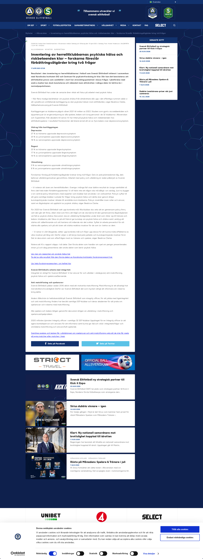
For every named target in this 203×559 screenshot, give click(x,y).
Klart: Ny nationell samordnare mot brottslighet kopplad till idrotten (156, 69)
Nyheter (29, 33)
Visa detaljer (149, 553)
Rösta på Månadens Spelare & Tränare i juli (153, 80)
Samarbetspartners (84, 25)
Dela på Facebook (56, 344)
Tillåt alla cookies (180, 529)
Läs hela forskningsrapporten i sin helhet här (51, 263)
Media (123, 25)
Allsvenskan (41, 33)
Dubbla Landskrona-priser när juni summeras (155, 92)
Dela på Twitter (107, 344)
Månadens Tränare (97, 458)
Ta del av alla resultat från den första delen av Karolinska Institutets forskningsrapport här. (72, 257)
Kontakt (137, 25)
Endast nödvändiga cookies (180, 537)
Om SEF (30, 25)
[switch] (80, 553)
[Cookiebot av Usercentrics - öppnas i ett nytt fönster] (18, 554)
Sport (44, 25)
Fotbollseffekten (62, 25)
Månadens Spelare (78, 458)
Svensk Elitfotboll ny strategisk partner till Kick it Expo (154, 47)
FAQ (146, 25)
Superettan (59, 49)
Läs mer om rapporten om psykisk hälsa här (50, 254)
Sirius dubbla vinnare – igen (153, 58)
